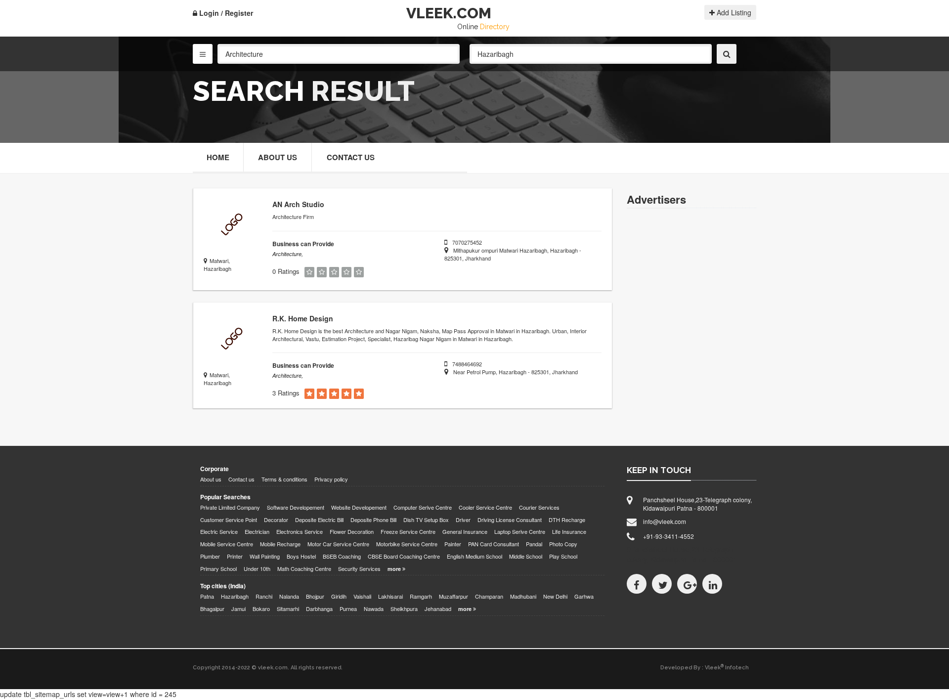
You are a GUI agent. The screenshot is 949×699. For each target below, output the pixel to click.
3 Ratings (286, 393)
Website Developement (359, 507)
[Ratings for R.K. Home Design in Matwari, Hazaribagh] (309, 394)
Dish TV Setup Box (426, 520)
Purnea (348, 608)
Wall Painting (265, 556)
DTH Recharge (567, 520)
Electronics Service (299, 531)
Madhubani (523, 596)
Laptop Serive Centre (519, 531)
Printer (235, 556)
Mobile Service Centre (226, 544)
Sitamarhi (288, 608)
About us (210, 479)
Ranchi (264, 596)
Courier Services (539, 507)
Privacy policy (331, 479)
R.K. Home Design (302, 318)
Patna (207, 596)
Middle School (525, 556)
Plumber (210, 556)
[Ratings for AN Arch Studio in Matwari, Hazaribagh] (309, 272)
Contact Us (351, 157)
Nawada (374, 608)
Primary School (218, 568)
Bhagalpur (212, 608)
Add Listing (733, 12)
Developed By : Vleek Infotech (704, 667)
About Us (277, 157)
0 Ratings (286, 271)
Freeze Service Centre (408, 531)
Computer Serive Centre (422, 507)
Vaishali (362, 596)
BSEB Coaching (342, 556)
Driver (463, 520)
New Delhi (555, 596)
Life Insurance (569, 531)
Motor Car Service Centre (338, 544)
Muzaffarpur (453, 596)
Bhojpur (315, 596)
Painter (452, 544)
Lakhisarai (390, 596)
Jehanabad (438, 608)
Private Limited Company (230, 507)
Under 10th (257, 568)
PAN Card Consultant (493, 544)
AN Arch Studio (298, 204)
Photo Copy (563, 544)
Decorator (276, 520)
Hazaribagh (235, 596)
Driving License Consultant (509, 520)
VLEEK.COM (448, 13)
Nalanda (289, 596)
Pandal (534, 544)
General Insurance (464, 531)
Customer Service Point (228, 520)
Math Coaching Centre (304, 568)
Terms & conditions (284, 479)
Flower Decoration (352, 531)
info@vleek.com (664, 521)
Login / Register (225, 13)
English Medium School (474, 556)
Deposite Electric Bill (319, 520)
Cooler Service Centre (485, 507)
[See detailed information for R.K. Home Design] (231, 339)
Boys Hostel (301, 556)
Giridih (338, 596)
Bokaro (261, 608)
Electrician (257, 531)
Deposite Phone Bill (373, 520)
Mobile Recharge (280, 544)
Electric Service (219, 531)
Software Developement (295, 507)
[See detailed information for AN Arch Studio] (231, 225)
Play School (563, 556)
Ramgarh (421, 596)
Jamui (238, 608)
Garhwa (584, 596)
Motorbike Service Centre (406, 544)
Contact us (241, 479)
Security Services (359, 568)
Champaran (489, 596)
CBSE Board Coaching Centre (404, 556)
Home (218, 157)
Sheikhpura (404, 608)
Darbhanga (319, 608)
